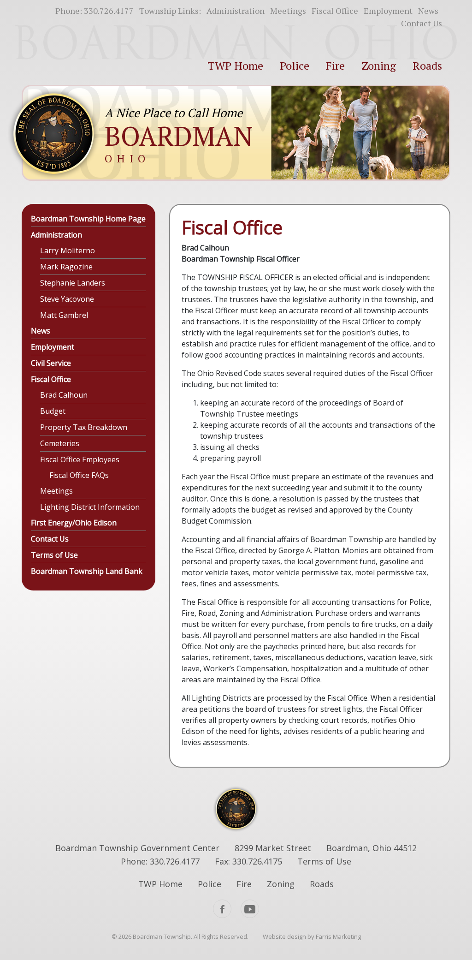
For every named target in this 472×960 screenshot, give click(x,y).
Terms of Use (54, 555)
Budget (52, 411)
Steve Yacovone (67, 299)
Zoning (378, 65)
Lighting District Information (90, 507)
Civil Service (51, 363)
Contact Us (421, 23)
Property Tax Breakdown (83, 427)
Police (294, 65)
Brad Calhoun (64, 395)
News (428, 10)
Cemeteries (59, 443)
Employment (388, 10)
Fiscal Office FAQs (79, 475)
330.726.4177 (109, 10)
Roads (427, 65)
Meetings (288, 10)
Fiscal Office (335, 10)
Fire (335, 65)
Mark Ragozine (66, 267)
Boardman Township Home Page (88, 219)
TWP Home (235, 65)
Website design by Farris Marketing (312, 936)
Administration (235, 10)
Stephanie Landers (72, 283)
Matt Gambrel (64, 315)
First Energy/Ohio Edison (74, 523)
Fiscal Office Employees (79, 459)
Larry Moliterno (67, 250)
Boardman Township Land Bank (86, 571)
